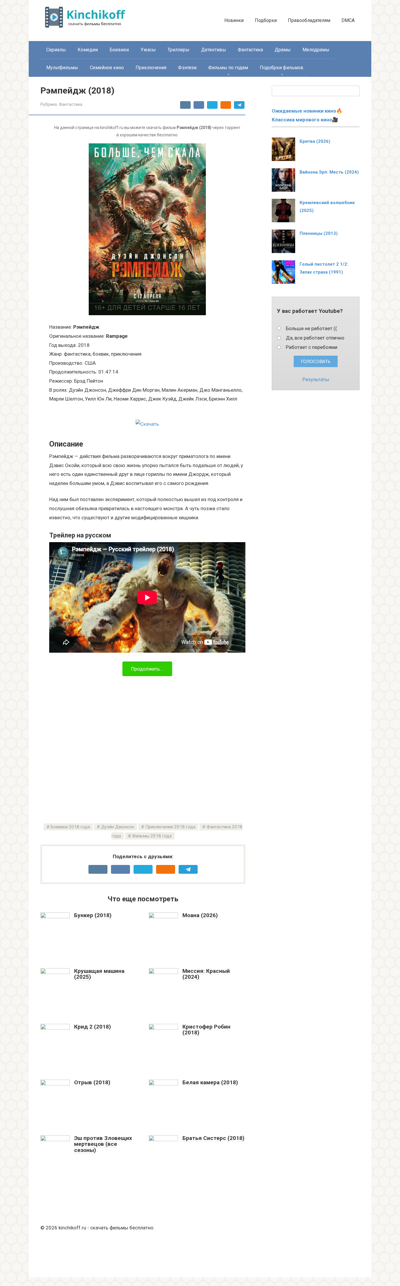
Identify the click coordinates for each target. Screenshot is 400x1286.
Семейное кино (107, 67)
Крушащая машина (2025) (99, 974)
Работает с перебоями (311, 347)
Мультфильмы (62, 67)
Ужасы (148, 49)
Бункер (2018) (93, 915)
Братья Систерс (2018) (213, 1138)
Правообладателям (309, 20)
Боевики (119, 49)
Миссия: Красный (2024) (206, 974)
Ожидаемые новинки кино (304, 111)
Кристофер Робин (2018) (206, 1029)
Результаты (315, 379)
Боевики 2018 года (70, 826)
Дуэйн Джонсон (117, 826)
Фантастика (250, 49)
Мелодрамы (315, 49)
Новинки (234, 20)
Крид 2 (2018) (92, 1026)
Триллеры (178, 49)
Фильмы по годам (228, 67)
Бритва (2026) (315, 141)
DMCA (348, 20)
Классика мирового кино (302, 120)
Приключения (151, 67)
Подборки (266, 20)
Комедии (88, 49)
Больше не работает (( (311, 328)
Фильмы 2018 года (152, 836)
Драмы (283, 49)
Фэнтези (187, 67)
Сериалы (56, 49)
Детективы (213, 49)
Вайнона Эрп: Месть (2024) (329, 172)
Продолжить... (147, 669)
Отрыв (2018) (92, 1082)
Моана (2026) (200, 915)
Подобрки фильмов (281, 67)
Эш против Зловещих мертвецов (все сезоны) (103, 1144)
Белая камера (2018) (210, 1082)
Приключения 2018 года (170, 826)
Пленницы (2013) (319, 233)
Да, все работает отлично (315, 338)
